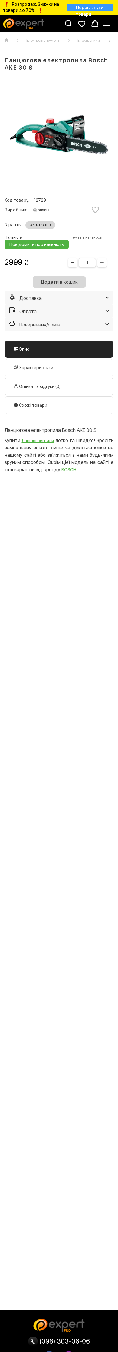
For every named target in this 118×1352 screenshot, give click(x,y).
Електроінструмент (42, 40)
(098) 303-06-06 (64, 1341)
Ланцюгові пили (38, 440)
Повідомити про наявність (36, 244)
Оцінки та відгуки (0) (39, 386)
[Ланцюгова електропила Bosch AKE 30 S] (59, 134)
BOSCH (68, 469)
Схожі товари (32, 405)
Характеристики (35, 367)
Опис (23, 349)
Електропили (88, 40)
